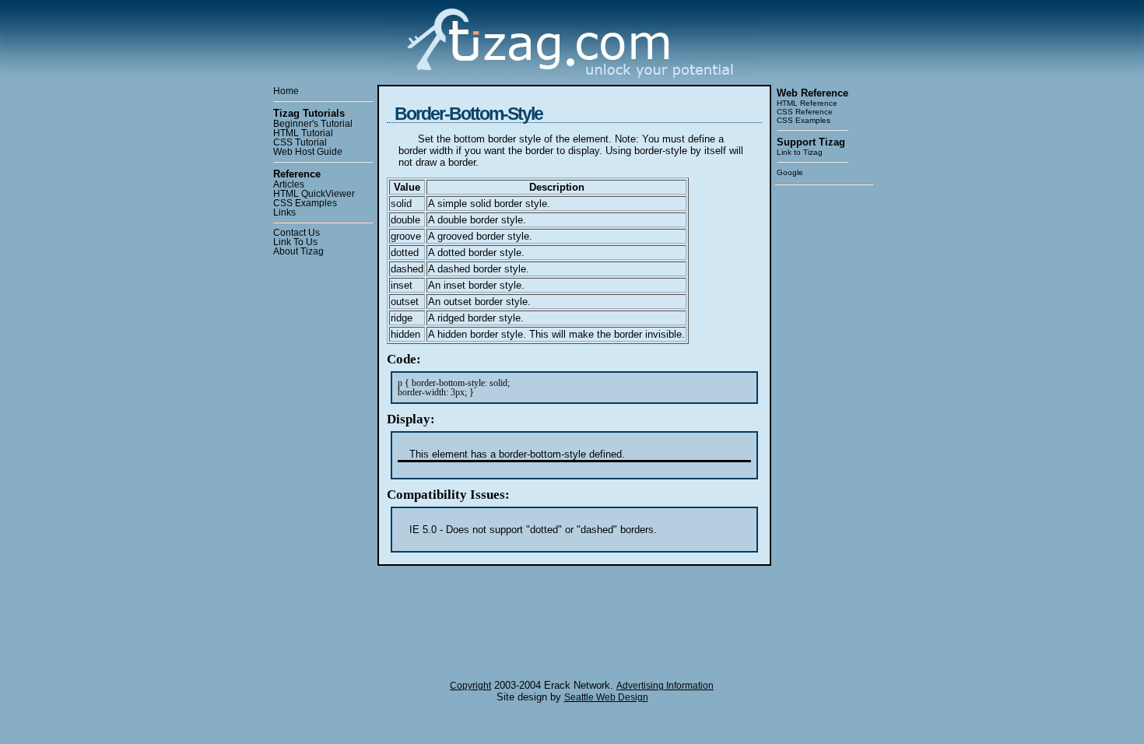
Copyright (470, 685)
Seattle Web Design (606, 697)
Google (790, 172)
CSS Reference (805, 111)
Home (286, 91)
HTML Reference (807, 103)
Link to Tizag (800, 152)
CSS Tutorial (300, 142)
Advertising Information (665, 685)
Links (284, 212)
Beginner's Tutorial (313, 123)
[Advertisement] (823, 425)
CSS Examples (305, 203)
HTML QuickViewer (314, 193)
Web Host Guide (307, 151)
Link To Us (295, 242)
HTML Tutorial (303, 133)
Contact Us (296, 232)
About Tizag (298, 251)
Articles (288, 184)
